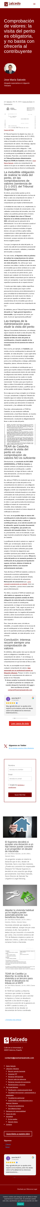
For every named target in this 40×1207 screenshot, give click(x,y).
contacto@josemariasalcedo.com (20, 690)
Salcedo (9, 102)
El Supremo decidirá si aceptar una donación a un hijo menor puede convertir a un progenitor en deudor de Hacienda (19, 847)
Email (10, 774)
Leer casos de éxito (20, 723)
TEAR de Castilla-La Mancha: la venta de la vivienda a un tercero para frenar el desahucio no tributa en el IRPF (19, 978)
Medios (13, 922)
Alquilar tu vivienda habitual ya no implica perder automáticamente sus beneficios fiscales (19, 914)
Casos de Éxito (27, 102)
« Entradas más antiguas (13, 1020)
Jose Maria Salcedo (14, 853)
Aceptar (20, 1204)
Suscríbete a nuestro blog (18, 1134)
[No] (37, 1201)
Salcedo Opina (10, 856)
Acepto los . (16, 786)
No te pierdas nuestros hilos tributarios (21, 748)
